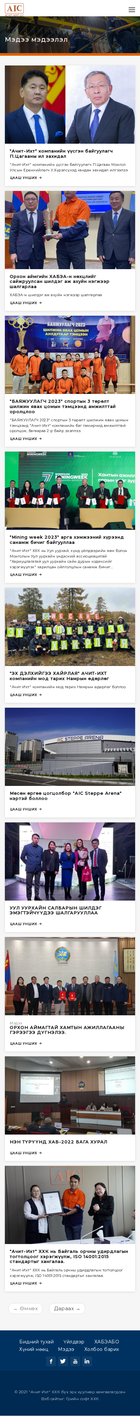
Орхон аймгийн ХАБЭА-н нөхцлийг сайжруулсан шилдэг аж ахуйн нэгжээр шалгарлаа (60, 284)
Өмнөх (25, 1312)
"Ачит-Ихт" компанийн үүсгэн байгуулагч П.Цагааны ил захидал (61, 157)
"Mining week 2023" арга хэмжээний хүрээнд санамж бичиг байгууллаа (67, 543)
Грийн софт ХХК (82, 1401)
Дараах (67, 1312)
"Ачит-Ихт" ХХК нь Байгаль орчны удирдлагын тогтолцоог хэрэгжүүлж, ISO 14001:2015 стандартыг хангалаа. (69, 1259)
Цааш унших (23, 181)
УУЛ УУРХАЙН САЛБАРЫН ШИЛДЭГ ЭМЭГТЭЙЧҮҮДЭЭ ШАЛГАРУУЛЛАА (56, 913)
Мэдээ (16, 1026)
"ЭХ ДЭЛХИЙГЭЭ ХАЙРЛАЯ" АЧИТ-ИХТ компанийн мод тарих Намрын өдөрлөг (59, 679)
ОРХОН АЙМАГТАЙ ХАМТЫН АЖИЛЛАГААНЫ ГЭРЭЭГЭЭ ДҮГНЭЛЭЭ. (67, 1033)
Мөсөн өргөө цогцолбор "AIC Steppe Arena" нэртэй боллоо (66, 799)
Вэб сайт (50, 1401)
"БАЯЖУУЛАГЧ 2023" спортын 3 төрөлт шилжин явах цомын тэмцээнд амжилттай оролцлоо (63, 409)
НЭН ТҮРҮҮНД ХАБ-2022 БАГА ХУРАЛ (58, 1145)
